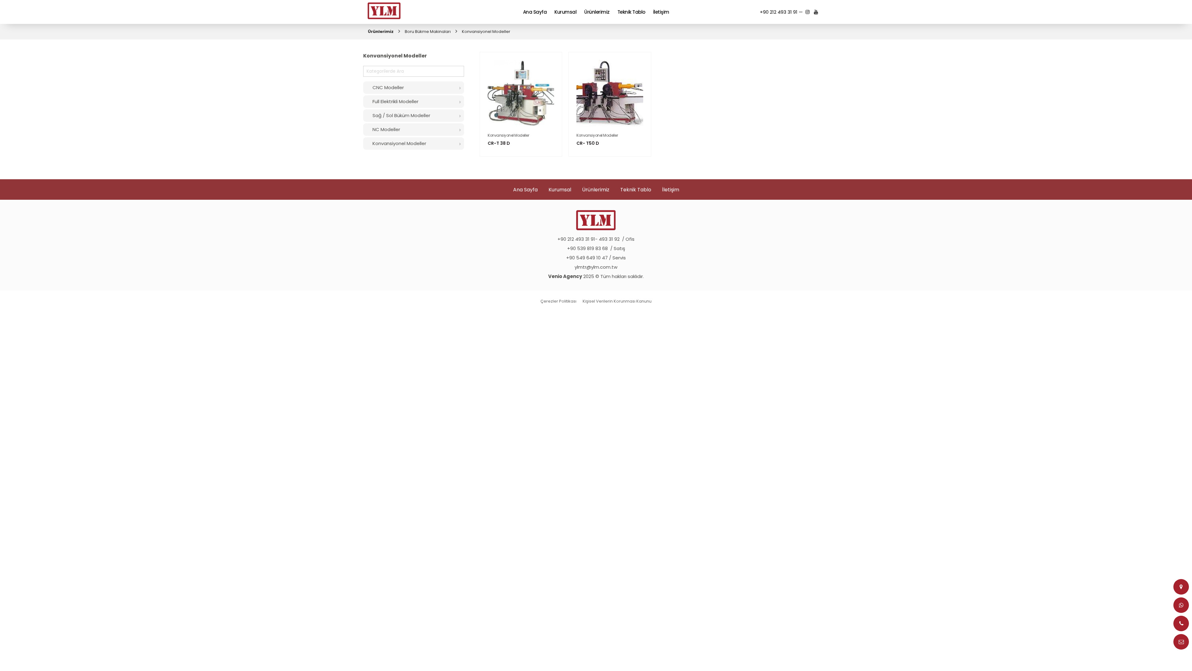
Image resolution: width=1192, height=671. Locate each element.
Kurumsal (560, 189)
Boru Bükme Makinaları (428, 31)
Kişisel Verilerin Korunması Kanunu (617, 301)
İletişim (670, 189)
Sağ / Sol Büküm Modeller (401, 115)
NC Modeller (386, 129)
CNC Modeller (388, 87)
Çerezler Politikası (558, 301)
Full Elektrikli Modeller (395, 101)
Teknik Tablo (635, 189)
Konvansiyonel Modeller (399, 143)
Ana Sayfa (525, 189)
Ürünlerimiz (381, 31)
